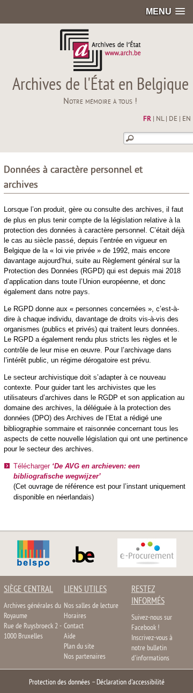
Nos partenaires (85, 657)
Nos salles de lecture (91, 606)
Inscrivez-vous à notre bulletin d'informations (152, 648)
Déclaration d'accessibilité (130, 682)
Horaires (75, 616)
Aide (70, 637)
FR (147, 119)
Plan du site (79, 647)
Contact (74, 626)
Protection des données (59, 682)
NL (160, 119)
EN (186, 119)
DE (173, 119)
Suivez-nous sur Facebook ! (151, 623)
